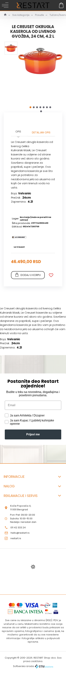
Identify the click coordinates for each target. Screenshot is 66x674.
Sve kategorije (21, 15)
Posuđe (39, 15)
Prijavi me (33, 434)
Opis (18, 131)
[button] (30, 107)
